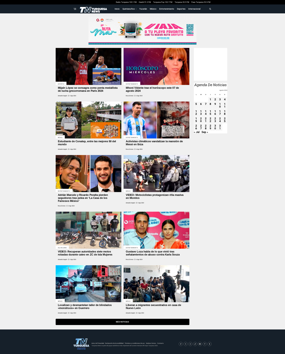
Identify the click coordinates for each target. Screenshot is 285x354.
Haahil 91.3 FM (145, 2)
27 (201, 127)
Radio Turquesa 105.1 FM (126, 2)
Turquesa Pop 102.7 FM (162, 2)
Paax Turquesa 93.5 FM (200, 2)
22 (210, 120)
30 (215, 127)
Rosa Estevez (129, 96)
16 (215, 112)
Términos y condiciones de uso (135, 343)
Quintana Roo (128, 9)
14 (206, 112)
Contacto (160, 343)
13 (201, 112)
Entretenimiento (166, 9)
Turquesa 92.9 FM (182, 2)
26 (196, 127)
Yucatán (143, 9)
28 (206, 127)
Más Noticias (122, 322)
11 (225, 105)
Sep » (205, 132)
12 (196, 112)
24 (220, 120)
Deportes (181, 9)
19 (196, 120)
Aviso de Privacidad (98, 343)
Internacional (194, 9)
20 (201, 120)
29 (210, 127)
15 (210, 112)
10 (220, 105)
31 (220, 127)
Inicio (117, 9)
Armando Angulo (62, 96)
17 (220, 112)
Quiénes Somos (151, 343)
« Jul (197, 132)
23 (215, 120)
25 (225, 120)
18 (225, 112)
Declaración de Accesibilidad (114, 343)
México (153, 9)
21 (206, 120)
